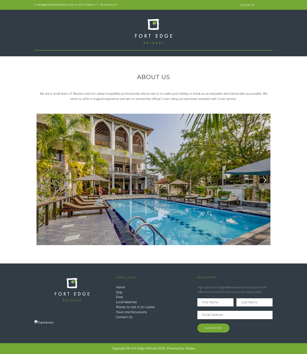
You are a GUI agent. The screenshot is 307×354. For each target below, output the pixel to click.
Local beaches (126, 302)
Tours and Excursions (131, 312)
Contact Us (124, 317)
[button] (42, 180)
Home (120, 287)
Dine (119, 297)
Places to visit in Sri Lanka (135, 307)
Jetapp (190, 348)
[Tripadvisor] (271, 4)
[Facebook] (259, 4)
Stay (119, 292)
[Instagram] (265, 4)
